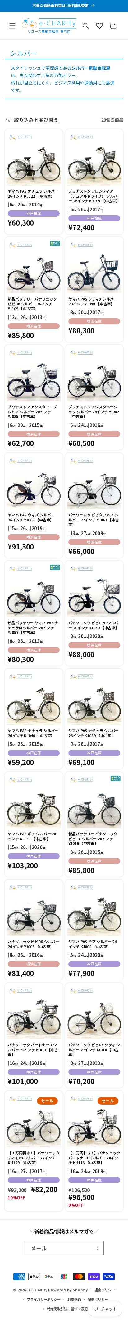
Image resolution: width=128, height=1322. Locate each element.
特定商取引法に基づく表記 (67, 1308)
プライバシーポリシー (44, 1299)
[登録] (96, 1248)
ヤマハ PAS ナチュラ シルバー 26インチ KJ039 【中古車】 (93, 733)
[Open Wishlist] (99, 26)
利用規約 (74, 1299)
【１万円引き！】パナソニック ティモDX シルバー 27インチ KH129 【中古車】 (34, 1157)
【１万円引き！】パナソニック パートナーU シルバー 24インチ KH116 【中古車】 (94, 1157)
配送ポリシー (98, 1299)
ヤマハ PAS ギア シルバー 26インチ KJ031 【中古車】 (32, 836)
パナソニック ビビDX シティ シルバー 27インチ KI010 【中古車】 (94, 1049)
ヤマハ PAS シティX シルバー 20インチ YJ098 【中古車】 (92, 301)
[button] (12, 26)
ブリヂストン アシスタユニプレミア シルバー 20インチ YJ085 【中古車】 (32, 411)
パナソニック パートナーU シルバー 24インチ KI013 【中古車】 (33, 1049)
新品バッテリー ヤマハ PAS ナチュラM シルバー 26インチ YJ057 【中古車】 (33, 627)
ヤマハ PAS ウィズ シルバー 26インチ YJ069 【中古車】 (31, 517)
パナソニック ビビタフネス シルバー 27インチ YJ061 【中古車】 (93, 519)
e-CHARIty (38, 1289)
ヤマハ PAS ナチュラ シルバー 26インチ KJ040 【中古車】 (33, 733)
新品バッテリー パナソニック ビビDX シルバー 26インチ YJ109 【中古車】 (32, 303)
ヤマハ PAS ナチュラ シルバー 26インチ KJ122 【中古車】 (33, 193)
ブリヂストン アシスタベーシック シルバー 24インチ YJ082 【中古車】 (93, 411)
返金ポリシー (104, 1289)
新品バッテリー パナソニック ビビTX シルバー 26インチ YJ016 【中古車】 (92, 838)
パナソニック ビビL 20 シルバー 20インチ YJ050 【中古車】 (93, 625)
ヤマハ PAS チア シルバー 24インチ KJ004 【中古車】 (92, 944)
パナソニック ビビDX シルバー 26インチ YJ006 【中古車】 (33, 944)
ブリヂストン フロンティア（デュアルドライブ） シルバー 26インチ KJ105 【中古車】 (94, 196)
